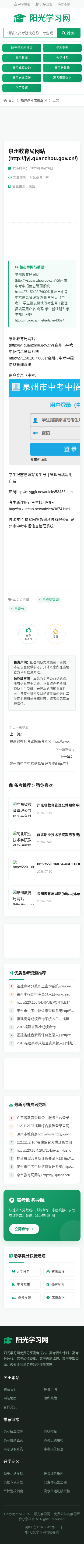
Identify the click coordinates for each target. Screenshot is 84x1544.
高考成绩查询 (22, 67)
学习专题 (62, 48)
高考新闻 (22, 58)
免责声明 (50, 1389)
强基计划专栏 (13, 1473)
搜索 (70, 33)
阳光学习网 (50, 18)
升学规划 (45, 4)
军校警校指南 (13, 1491)
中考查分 (17, 609)
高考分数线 (62, 67)
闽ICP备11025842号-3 (41, 1527)
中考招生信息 (53, 1449)
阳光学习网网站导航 (43, 1532)
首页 (11, 100)
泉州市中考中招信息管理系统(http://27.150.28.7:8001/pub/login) (42, 764)
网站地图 (10, 1398)
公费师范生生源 (55, 1482)
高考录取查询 (62, 77)
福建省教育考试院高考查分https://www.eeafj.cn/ (42, 741)
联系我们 (10, 1389)
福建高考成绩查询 (34, 100)
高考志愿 (64, 4)
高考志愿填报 (22, 77)
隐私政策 (50, 1398)
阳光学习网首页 (21, 48)
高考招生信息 (13, 1431)
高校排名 (50, 1431)
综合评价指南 (53, 1473)
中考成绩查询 (49, 600)
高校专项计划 (13, 1482)
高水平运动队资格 (57, 1491)
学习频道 (23, 4)
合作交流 (10, 1407)
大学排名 (62, 58)
